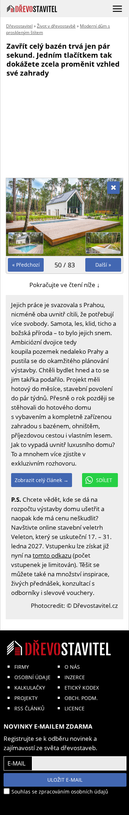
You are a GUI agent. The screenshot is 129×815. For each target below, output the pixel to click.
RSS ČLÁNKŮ (29, 708)
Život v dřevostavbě (56, 26)
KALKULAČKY (29, 687)
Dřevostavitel (19, 26)
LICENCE (74, 708)
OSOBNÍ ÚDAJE (32, 677)
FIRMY (21, 666)
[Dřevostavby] (32, 8)
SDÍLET (104, 480)
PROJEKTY (26, 698)
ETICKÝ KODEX (81, 687)
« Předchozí (26, 264)
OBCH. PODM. (81, 698)
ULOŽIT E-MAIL (64, 779)
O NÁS (72, 666)
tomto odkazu (52, 555)
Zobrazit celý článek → (41, 480)
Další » (103, 264)
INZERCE (74, 677)
